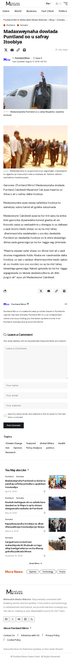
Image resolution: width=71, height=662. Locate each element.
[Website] (66, 304)
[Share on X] (5, 50)
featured (31, 443)
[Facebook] (6, 619)
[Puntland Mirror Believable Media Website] (13, 3)
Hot (7, 447)
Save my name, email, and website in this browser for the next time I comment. (37, 415)
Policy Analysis (34, 447)
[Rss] (31, 619)
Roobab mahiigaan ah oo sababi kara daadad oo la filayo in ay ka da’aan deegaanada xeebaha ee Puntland (25, 505)
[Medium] (25, 619)
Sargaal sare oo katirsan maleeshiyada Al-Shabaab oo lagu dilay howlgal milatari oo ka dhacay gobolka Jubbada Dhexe (24, 546)
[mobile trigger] (65, 3)
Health (61, 443)
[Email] (12, 50)
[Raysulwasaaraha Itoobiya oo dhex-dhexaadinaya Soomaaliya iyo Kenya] (57, 525)
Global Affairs (47, 443)
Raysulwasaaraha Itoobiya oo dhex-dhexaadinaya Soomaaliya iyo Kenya (24, 525)
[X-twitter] (12, 619)
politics (50, 447)
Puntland (11, 25)
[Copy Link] (18, 50)
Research (11, 452)
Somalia (24, 25)
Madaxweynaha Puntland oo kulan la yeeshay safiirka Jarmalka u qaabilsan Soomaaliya (25, 483)
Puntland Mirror (22, 58)
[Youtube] (19, 619)
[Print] (24, 50)
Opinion (17, 447)
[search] (41, 3)
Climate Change (14, 443)
